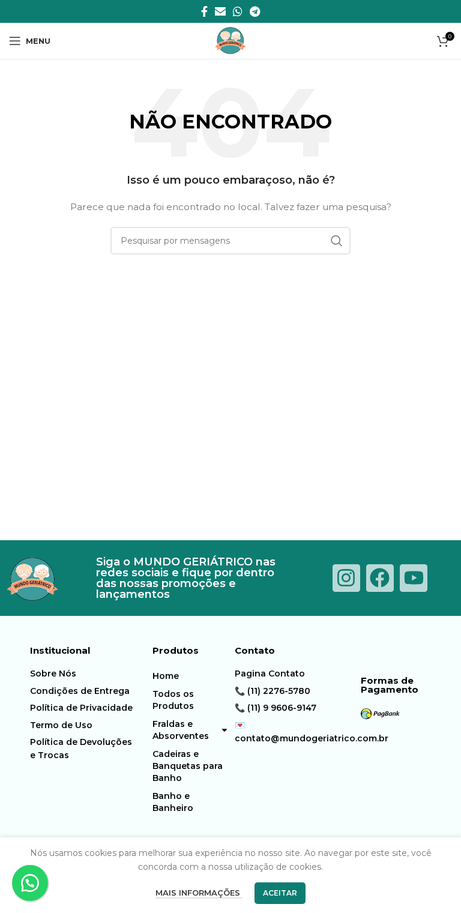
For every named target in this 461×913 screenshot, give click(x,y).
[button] (30, 883)
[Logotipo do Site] (230, 40)
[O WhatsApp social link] (237, 11)
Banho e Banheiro (172, 802)
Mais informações (199, 892)
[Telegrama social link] (255, 11)
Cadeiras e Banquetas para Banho (187, 766)
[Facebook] (380, 578)
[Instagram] (346, 578)
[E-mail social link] (220, 11)
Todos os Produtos (173, 700)
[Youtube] (413, 578)
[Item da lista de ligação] (82, 673)
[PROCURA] (337, 241)
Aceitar (280, 892)
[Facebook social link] (204, 11)
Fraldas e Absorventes (180, 730)
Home (165, 675)
